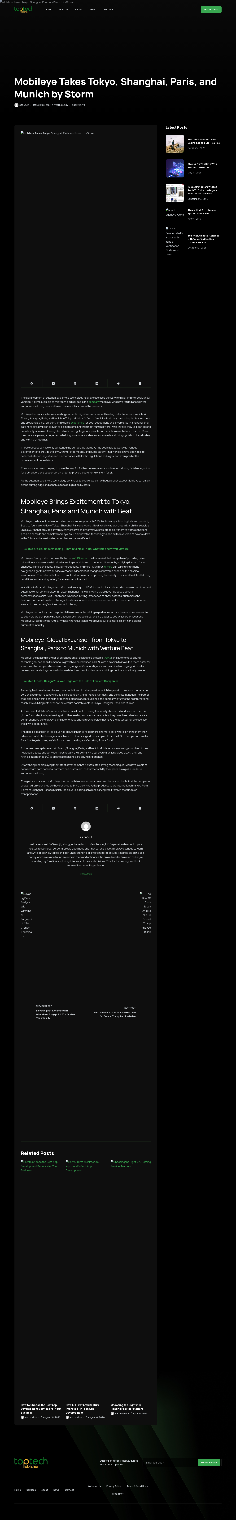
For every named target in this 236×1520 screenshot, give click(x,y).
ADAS (108, 657)
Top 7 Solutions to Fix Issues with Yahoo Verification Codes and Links (203, 239)
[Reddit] (118, 383)
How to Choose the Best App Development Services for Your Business (41, 1408)
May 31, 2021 (194, 172)
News (92, 9)
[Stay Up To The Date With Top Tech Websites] (175, 168)
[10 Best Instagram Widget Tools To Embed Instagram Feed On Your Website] (175, 193)
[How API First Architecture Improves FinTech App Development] (86, 1280)
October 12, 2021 (197, 247)
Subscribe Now (209, 1462)
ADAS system (81, 558)
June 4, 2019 (194, 218)
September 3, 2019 (198, 198)
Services (63, 9)
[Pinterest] (75, 383)
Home (48, 9)
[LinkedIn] (97, 383)
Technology (61, 105)
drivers (108, 566)
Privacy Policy (113, 1486)
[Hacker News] (140, 383)
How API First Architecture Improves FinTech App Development (83, 1408)
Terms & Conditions (137, 1486)
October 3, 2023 (196, 147)
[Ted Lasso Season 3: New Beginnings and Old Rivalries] (175, 144)
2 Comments (78, 105)
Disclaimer (117, 1493)
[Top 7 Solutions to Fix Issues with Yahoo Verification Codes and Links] (175, 242)
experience (77, 422)
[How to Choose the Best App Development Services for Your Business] (41, 1280)
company (94, 402)
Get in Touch (211, 9)
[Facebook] (32, 383)
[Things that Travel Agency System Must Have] (175, 212)
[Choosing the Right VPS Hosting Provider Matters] (131, 1280)
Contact (108, 9)
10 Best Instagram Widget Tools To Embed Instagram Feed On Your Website (203, 190)
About (78, 9)
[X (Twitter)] (53, 383)
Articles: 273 (86, 874)
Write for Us (94, 1486)
